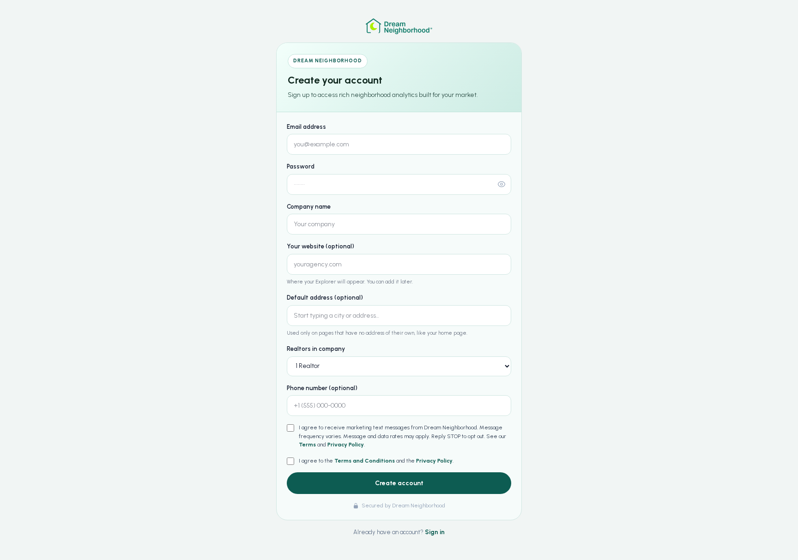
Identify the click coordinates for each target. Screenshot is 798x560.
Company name (309, 206)
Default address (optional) (325, 297)
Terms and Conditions (364, 461)
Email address (306, 126)
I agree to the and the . (376, 461)
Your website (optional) (320, 246)
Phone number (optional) (322, 388)
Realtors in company (316, 348)
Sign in (435, 532)
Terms (307, 444)
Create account (399, 483)
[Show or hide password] (501, 184)
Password (300, 166)
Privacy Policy (345, 444)
